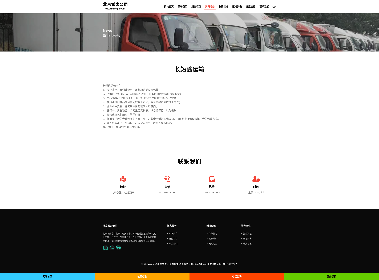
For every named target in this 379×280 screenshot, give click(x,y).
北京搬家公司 (115, 6)
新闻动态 (210, 6)
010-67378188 (167, 192)
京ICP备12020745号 (227, 264)
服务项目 (196, 6)
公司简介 (173, 233)
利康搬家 (159, 264)
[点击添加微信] (118, 247)
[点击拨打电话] (105, 247)
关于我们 (182, 6)
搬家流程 (250, 6)
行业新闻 (213, 233)
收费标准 (223, 6)
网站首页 (169, 6)
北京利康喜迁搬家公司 (204, 264)
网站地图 (213, 243)
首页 (105, 35)
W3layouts (149, 264)
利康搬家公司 (186, 264)
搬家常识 (213, 238)
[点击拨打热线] (112, 247)
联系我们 (264, 6)
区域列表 (237, 6)
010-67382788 (212, 192)
